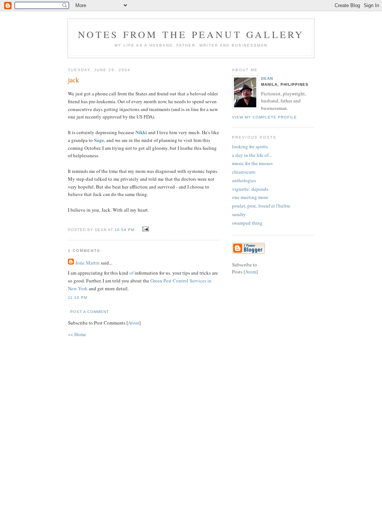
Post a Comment (89, 312)
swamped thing (247, 222)
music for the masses (252, 163)
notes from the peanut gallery (191, 34)
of (131, 272)
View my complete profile (264, 117)
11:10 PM (77, 297)
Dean (267, 78)
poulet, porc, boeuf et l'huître (261, 205)
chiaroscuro (244, 171)
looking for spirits (250, 146)
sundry (239, 214)
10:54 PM (125, 230)
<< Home (77, 334)
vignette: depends (250, 189)
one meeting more (250, 197)
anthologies (244, 180)
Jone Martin (87, 262)
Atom (133, 322)
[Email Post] (144, 229)
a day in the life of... (252, 155)
